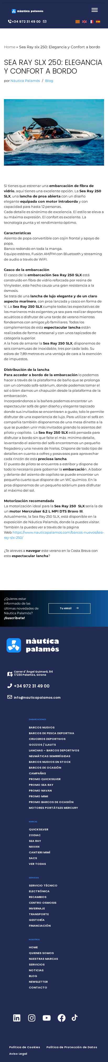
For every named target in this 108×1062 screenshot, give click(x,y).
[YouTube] (46, 1022)
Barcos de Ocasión (45, 767)
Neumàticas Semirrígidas (49, 756)
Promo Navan (40, 790)
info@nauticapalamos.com (37, 697)
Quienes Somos (41, 953)
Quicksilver (38, 829)
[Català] (77, 21)
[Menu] (94, 10)
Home (9, 47)
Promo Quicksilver (45, 779)
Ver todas (37, 864)
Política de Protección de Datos (71, 1047)
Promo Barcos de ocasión (51, 802)
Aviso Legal (18, 1054)
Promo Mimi (38, 796)
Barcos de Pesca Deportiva (51, 733)
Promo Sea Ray (41, 785)
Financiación (40, 926)
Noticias (36, 970)
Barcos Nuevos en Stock (50, 762)
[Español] (98, 21)
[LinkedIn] (17, 1022)
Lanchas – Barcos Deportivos (54, 750)
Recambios (37, 897)
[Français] (91, 21)
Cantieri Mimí (39, 852)
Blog (49, 81)
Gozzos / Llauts (42, 745)
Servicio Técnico (43, 885)
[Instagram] (31, 1022)
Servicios (37, 964)
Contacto (38, 987)
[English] (84, 21)
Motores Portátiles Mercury (53, 808)
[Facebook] (61, 1022)
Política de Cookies (24, 1047)
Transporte (39, 914)
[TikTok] (75, 1021)
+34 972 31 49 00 (26, 21)
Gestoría (37, 920)
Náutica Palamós (25, 81)
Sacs (33, 858)
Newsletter (38, 982)
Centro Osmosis (42, 903)
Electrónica (39, 891)
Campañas (37, 773)
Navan (34, 846)
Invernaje (37, 908)
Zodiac (35, 835)
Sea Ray (35, 841)
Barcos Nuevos (42, 727)
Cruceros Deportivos (47, 739)
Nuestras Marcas (43, 959)
